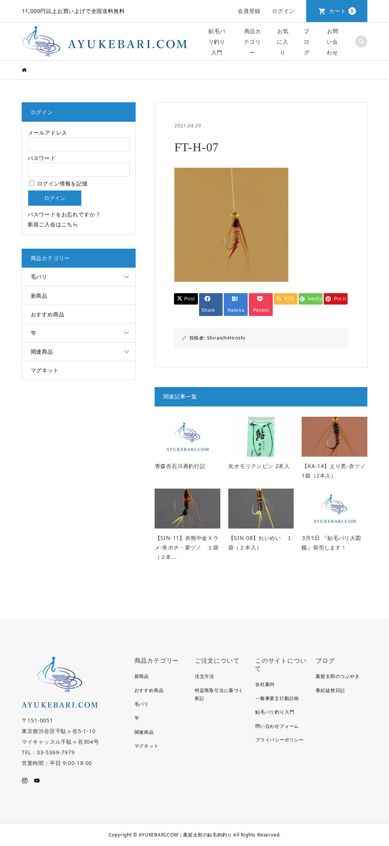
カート (341, 10)
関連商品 (42, 351)
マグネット (45, 370)
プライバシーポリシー (279, 739)
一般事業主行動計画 (277, 698)
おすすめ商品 (48, 314)
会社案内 (265, 684)
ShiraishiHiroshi (226, 338)
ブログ (307, 41)
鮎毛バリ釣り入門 (217, 41)
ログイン (283, 10)
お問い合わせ (332, 41)
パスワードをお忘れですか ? (64, 214)
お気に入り (282, 41)
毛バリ (39, 276)
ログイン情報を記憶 (61, 183)
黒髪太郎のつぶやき (337, 676)
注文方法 (204, 676)
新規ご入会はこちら (53, 224)
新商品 (39, 295)
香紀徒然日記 (330, 690)
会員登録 (249, 10)
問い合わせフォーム (277, 726)
